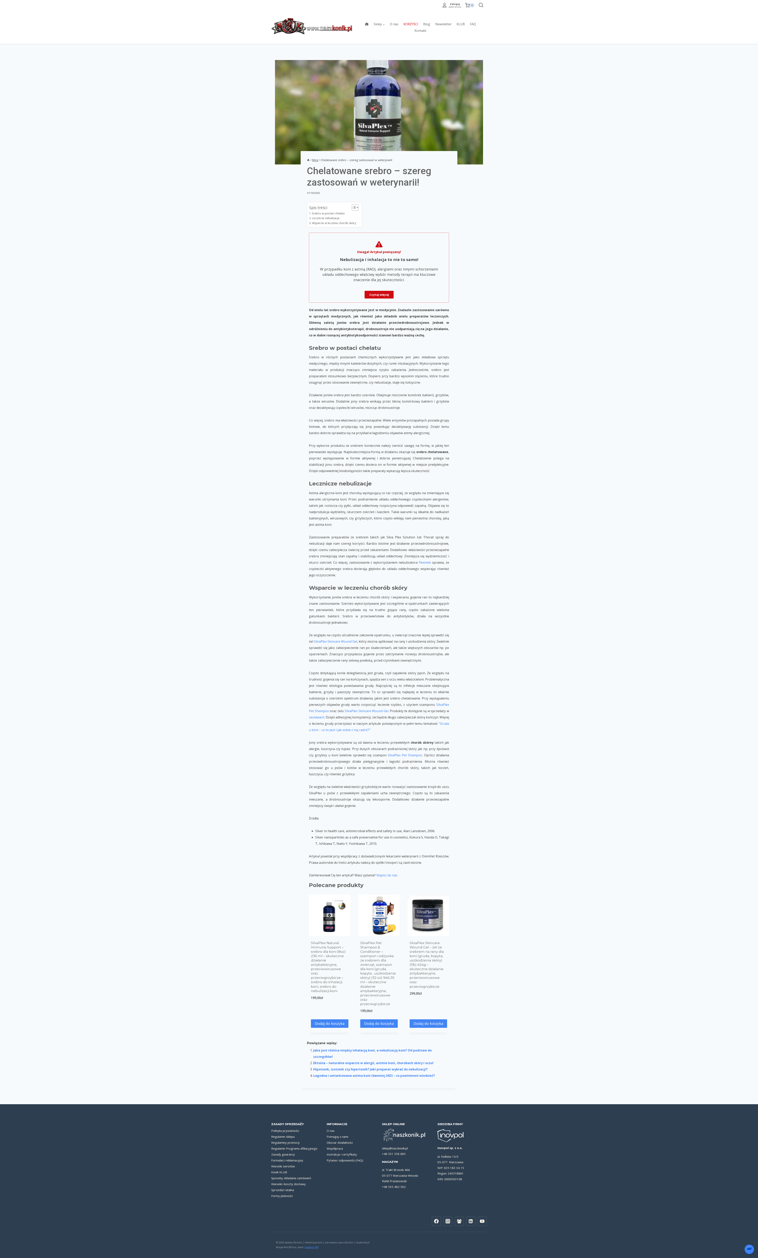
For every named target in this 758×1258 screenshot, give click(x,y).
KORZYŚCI (410, 24)
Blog (426, 24)
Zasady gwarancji (283, 1154)
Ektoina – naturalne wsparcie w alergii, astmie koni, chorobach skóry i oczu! (373, 1063)
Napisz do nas (386, 875)
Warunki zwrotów (283, 1166)
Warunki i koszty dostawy (288, 1184)
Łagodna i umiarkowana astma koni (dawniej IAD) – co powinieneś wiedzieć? (374, 1075)
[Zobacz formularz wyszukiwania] (480, 5)
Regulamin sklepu (283, 1137)
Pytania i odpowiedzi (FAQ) (345, 1160)
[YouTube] (482, 1221)
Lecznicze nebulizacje (326, 218)
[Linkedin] (470, 1221)
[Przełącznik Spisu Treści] (353, 207)
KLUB (461, 24)
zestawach (316, 717)
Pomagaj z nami (337, 1137)
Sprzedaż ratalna (282, 1190)
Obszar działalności (340, 1142)
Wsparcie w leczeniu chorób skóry (335, 223)
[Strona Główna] (308, 160)
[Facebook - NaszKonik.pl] (436, 1221)
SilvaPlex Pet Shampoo (405, 755)
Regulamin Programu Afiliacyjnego (294, 1148)
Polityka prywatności (285, 1131)
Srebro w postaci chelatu (328, 213)
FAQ (473, 24)
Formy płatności (282, 1196)
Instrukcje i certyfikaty (342, 1154)
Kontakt (420, 30)
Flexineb (425, 562)
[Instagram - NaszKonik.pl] (447, 1221)
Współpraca (335, 1148)
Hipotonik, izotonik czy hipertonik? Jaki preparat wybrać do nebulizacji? (370, 1069)
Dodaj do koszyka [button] (329, 1023)
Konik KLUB (279, 1172)
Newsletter (443, 24)
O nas (394, 24)
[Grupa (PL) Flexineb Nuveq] (459, 1221)
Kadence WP (312, 1247)
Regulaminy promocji (285, 1142)
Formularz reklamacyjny (287, 1160)
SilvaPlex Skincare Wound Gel (335, 641)
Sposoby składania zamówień (291, 1178)
